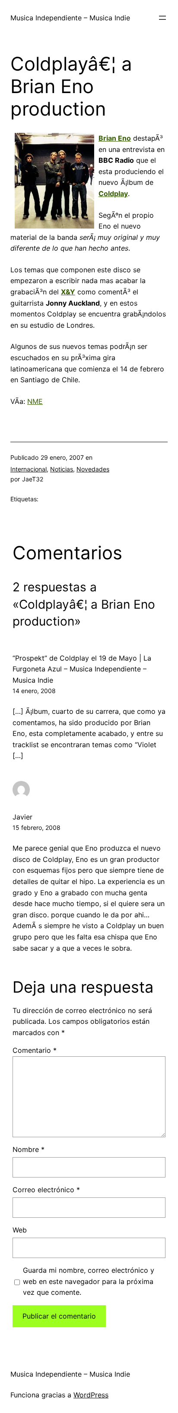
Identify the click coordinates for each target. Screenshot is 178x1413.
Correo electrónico (46, 1189)
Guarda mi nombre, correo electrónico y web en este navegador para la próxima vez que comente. (88, 1281)
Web (20, 1230)
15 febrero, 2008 (36, 827)
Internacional (28, 469)
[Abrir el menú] (162, 18)
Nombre (28, 1149)
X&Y (68, 291)
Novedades (92, 469)
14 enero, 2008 (34, 690)
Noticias (61, 469)
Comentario (35, 1050)
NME (35, 401)
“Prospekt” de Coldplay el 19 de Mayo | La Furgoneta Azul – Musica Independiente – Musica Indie (82, 669)
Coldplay (113, 193)
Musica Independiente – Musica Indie (70, 17)
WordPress (90, 1394)
